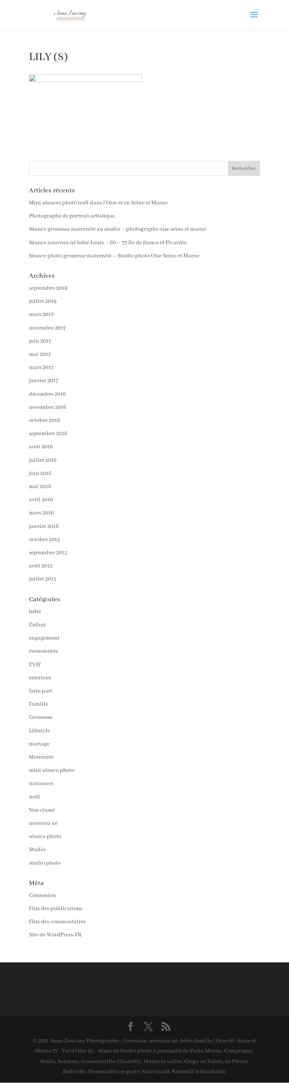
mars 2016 (41, 513)
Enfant (37, 625)
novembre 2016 (47, 407)
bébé (35, 611)
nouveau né (43, 823)
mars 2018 (41, 314)
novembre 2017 (47, 328)
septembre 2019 (48, 288)
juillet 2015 (42, 579)
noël (34, 797)
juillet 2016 (42, 460)
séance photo (45, 836)
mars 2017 (41, 367)
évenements (43, 651)
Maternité (41, 757)
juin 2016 (40, 473)
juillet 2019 (42, 301)
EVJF (35, 664)
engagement (44, 638)
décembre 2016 (47, 394)
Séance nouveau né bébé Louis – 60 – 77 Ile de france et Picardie (108, 242)
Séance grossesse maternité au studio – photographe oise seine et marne (117, 229)
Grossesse (41, 717)
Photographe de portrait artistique (72, 216)
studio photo (45, 863)
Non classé (42, 810)
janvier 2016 (44, 526)
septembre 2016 (48, 433)
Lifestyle (39, 731)
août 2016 (41, 446)
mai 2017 (40, 354)
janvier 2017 (43, 380)
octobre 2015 (44, 539)
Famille (38, 704)
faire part (40, 691)
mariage (39, 744)
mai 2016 (40, 486)
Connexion (42, 895)
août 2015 (41, 566)
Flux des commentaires (57, 921)
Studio (37, 849)
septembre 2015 (48, 552)
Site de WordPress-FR (55, 935)
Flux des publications (55, 908)
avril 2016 (41, 499)
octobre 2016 (44, 420)
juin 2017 (40, 341)
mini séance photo (52, 770)
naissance (41, 783)
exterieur (40, 678)
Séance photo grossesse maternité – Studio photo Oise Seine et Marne (114, 256)
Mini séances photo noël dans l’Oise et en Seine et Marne (98, 203)
